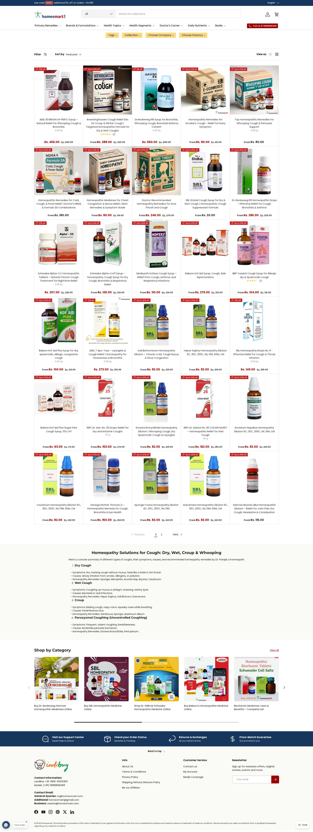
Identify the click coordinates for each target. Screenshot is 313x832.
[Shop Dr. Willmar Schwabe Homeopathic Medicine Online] (156, 679)
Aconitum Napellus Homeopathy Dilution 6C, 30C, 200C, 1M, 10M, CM (254, 429)
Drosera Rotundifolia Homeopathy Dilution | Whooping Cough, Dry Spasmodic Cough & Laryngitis (156, 431)
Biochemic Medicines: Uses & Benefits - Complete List (251, 707)
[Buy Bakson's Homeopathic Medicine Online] (206, 679)
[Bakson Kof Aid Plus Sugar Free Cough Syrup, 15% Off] (58, 398)
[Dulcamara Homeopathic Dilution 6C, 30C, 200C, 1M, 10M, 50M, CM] (205, 475)
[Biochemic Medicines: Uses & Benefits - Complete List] (256, 679)
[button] (276, 14)
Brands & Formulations (81, 25)
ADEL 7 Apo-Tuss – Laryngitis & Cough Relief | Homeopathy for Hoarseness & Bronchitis (108, 354)
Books (219, 25)
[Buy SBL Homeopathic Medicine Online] (106, 679)
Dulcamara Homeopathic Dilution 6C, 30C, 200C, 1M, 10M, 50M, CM (205, 506)
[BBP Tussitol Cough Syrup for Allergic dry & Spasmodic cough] (254, 243)
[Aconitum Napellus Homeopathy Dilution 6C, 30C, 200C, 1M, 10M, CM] (254, 398)
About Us (127, 766)
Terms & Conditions (134, 771)
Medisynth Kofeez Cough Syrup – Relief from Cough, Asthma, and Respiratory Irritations (156, 277)
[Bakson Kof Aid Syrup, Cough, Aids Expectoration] (205, 243)
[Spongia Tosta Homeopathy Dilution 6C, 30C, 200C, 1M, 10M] (156, 475)
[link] (137, 534)
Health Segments (140, 25)
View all (274, 650)
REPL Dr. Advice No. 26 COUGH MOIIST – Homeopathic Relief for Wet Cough (205, 431)
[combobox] (161, 14)
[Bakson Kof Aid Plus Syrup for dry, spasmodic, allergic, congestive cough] (58, 321)
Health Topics (112, 25)
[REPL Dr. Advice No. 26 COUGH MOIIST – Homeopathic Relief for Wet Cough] (205, 398)
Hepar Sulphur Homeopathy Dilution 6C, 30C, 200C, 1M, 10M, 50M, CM (205, 352)
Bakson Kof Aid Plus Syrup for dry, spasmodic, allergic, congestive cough (58, 354)
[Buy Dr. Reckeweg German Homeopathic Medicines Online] (56, 679)
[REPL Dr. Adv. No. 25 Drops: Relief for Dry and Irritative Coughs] (107, 398)
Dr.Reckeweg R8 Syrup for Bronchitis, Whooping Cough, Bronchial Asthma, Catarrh (156, 123)
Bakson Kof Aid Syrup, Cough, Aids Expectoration (205, 275)
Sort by (59, 54)
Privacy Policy (130, 777)
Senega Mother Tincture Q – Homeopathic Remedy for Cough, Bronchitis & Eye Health (107, 508)
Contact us (190, 766)
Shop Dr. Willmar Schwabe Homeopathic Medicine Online (152, 707)
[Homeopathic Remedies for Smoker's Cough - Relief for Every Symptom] (205, 90)
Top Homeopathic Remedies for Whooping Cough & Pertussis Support (254, 123)
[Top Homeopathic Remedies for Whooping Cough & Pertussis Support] (254, 90)
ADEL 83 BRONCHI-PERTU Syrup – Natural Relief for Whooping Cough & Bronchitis (59, 123)
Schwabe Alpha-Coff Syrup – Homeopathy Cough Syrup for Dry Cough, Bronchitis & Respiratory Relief (107, 279)
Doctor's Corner (170, 25)
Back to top (155, 751)
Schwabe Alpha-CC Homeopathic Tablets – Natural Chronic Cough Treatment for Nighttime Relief (58, 277)
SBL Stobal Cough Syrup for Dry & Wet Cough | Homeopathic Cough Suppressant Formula (205, 203)
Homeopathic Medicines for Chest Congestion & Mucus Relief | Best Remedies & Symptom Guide (107, 203)
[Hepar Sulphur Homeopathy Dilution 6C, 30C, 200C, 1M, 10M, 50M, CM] (205, 321)
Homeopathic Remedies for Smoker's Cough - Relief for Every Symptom (205, 123)
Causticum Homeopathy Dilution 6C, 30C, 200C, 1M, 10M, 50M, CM (59, 506)
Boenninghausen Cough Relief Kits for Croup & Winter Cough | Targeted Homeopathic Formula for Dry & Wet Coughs (107, 125)
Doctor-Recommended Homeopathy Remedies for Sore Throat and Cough (156, 203)
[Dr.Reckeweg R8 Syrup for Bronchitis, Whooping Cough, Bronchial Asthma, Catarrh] (156, 90)
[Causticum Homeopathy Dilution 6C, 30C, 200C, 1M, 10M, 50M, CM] (58, 475)
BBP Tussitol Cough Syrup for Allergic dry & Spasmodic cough (254, 275)
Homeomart (47, 823)
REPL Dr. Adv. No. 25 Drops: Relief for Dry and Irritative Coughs (108, 429)
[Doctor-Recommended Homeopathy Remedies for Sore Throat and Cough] (156, 170)
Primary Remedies (46, 25)
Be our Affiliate (131, 787)
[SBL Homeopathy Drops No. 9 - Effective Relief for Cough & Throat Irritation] (254, 321)
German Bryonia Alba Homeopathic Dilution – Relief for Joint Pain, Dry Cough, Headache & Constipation (254, 508)
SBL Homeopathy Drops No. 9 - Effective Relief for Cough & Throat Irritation (254, 354)
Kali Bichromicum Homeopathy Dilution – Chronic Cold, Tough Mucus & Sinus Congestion (156, 354)
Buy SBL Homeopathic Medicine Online (103, 707)
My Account (190, 771)
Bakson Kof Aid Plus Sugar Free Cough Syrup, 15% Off (58, 429)
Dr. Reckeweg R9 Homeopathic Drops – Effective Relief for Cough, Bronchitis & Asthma (254, 203)
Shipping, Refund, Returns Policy (141, 782)
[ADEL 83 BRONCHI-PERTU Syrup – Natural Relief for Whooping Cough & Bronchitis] (58, 90)
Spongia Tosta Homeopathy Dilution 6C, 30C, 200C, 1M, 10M (156, 506)
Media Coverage (193, 777)
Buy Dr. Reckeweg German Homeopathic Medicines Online (53, 707)
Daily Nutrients (197, 25)
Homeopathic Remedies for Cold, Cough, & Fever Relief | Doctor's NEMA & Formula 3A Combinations (58, 203)
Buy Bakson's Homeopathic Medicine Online (206, 707)
